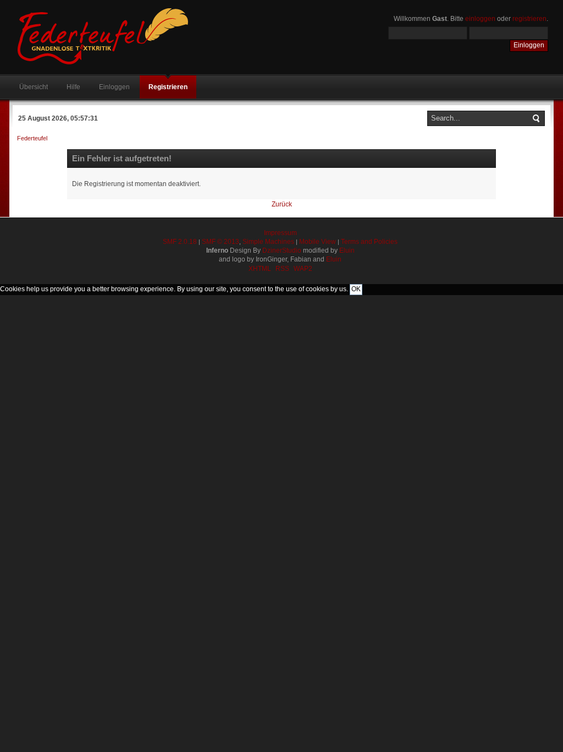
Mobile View (317, 242)
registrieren (529, 19)
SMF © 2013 (220, 242)
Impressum (280, 233)
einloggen (480, 19)
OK (356, 289)
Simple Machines (268, 242)
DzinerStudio (281, 250)
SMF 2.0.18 (180, 242)
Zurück (282, 204)
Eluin (347, 250)
